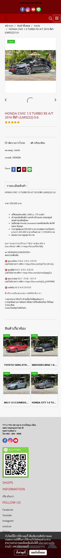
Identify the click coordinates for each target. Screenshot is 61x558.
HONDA (17, 157)
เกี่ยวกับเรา (8, 496)
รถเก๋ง (17, 150)
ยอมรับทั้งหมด (38, 552)
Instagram (8, 520)
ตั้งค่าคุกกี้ (21, 552)
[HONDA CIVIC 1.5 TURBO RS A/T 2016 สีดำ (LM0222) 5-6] (30, 66)
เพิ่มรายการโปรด (16, 142)
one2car (7, 526)
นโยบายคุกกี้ (23, 546)
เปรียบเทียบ (39, 142)
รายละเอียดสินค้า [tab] (16, 186)
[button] (49, 18)
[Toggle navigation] (56, 18)
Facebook (7, 509)
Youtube (7, 515)
